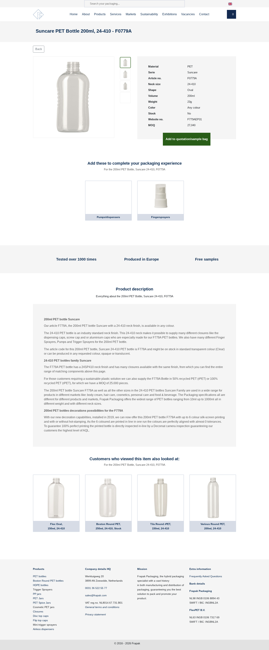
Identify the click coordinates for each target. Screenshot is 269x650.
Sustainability (149, 14)
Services (115, 14)
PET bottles (39, 576)
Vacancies (188, 14)
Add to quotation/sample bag (187, 139)
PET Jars (38, 598)
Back (38, 49)
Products (100, 14)
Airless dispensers (43, 629)
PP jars (37, 593)
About (86, 14)
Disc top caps (40, 615)
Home (74, 14)
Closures (38, 611)
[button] (232, 3)
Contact (204, 14)
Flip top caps (40, 620)
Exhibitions (169, 14)
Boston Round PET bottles (48, 580)
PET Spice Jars (42, 602)
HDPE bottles (40, 585)
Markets (131, 14)
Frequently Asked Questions (205, 576)
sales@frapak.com (96, 595)
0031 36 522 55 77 (96, 588)
